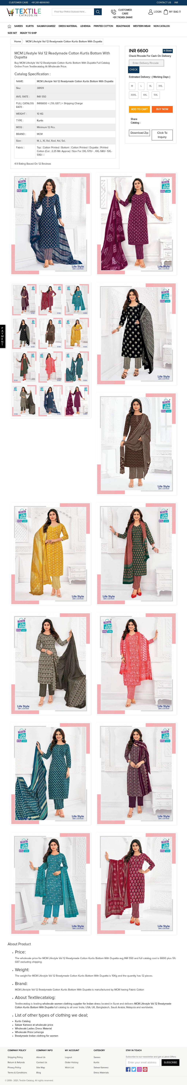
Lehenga (85, 26)
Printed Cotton (103, 26)
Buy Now (162, 109)
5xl (156, 95)
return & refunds (16, 1062)
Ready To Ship (28, 33)
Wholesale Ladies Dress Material (33, 1028)
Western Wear (141, 26)
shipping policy (15, 1057)
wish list (69, 1068)
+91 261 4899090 (40, 2)
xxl (161, 86)
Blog (38, 1073)
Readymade (123, 26)
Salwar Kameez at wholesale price (34, 1025)
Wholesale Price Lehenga (29, 1032)
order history (71, 1062)
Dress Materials (101, 1073)
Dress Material (68, 26)
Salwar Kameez (46, 26)
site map (40, 1068)
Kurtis (30, 26)
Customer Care (18, 2)
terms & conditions (17, 1073)
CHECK (133, 69)
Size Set (12, 33)
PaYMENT (2, 336)
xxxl (133, 95)
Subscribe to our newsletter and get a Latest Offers (151, 1057)
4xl (145, 95)
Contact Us (164, 2)
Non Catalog (162, 26)
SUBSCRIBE (170, 1062)
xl (150, 86)
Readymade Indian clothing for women (36, 1036)
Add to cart (139, 109)
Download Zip (139, 132)
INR (176, 2)
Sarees (18, 26)
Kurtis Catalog (22, 1021)
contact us (41, 1062)
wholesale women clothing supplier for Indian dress (71, 1004)
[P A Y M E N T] (0, 344)
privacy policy (14, 1068)
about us (40, 1057)
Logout (68, 1057)
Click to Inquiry (162, 134)
